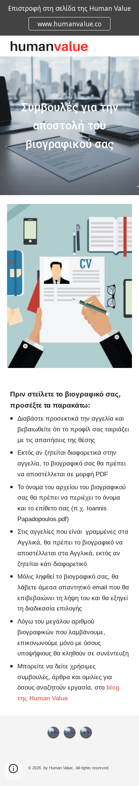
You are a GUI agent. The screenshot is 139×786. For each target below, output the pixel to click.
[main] (69, 125)
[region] (69, 18)
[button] (13, 771)
